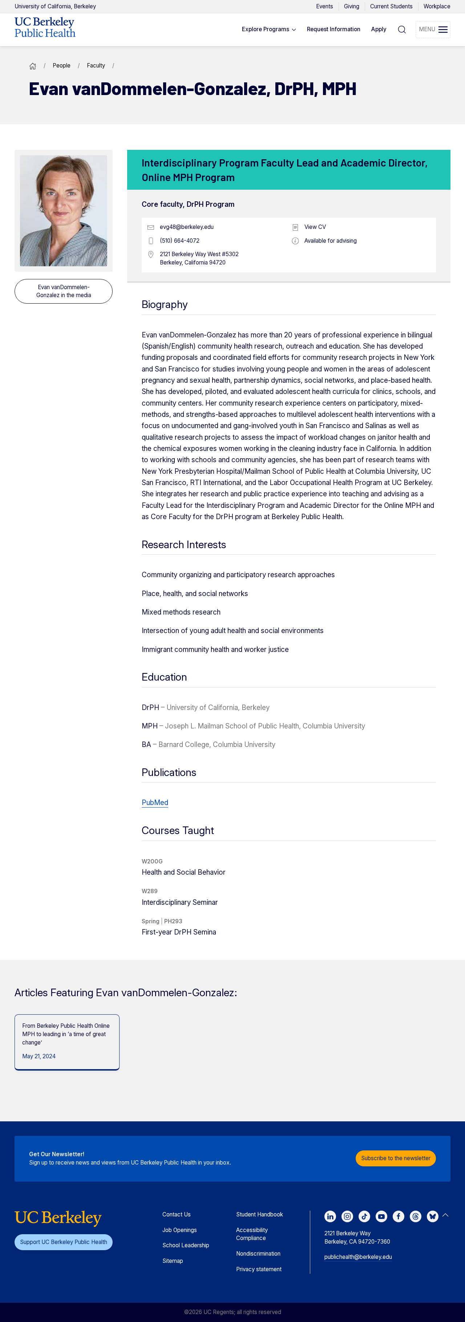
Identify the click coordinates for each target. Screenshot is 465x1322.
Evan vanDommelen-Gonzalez (63, 291)
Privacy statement (259, 1269)
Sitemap (172, 1260)
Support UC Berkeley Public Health (63, 1242)
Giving (351, 6)
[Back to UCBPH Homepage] (45, 29)
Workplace (437, 6)
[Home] (32, 65)
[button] (269, 29)
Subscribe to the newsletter (395, 1158)
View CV (315, 226)
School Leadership (185, 1245)
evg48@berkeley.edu (187, 226)
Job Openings (179, 1230)
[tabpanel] (64, 1042)
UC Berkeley (55, 6)
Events (324, 6)
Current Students (391, 6)
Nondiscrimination (258, 1253)
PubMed (155, 802)
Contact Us (176, 1214)
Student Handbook (259, 1214)
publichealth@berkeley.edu (358, 1256)
